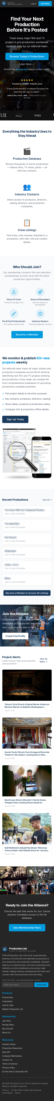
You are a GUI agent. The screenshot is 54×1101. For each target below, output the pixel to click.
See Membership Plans (27, 927)
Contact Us (7, 1060)
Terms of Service (9, 1064)
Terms (17, 1093)
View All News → (43, 660)
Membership (22, 69)
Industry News (8, 1044)
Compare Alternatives (12, 1056)
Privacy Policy (8, 1067)
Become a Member (27, 334)
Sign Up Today (15, 419)
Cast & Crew (7, 1005)
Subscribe (41, 984)
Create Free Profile (15, 636)
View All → (47, 500)
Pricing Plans (8, 1024)
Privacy (5, 1090)
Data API (6, 1052)
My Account (7, 1028)
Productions (7, 997)
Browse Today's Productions (27, 56)
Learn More (26, 64)
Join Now (45, 3)
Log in (33, 3)
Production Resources (12, 1048)
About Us (6, 1032)
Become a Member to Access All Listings (27, 593)
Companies (7, 1001)
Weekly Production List (12, 1009)
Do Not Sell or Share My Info (15, 1071)
